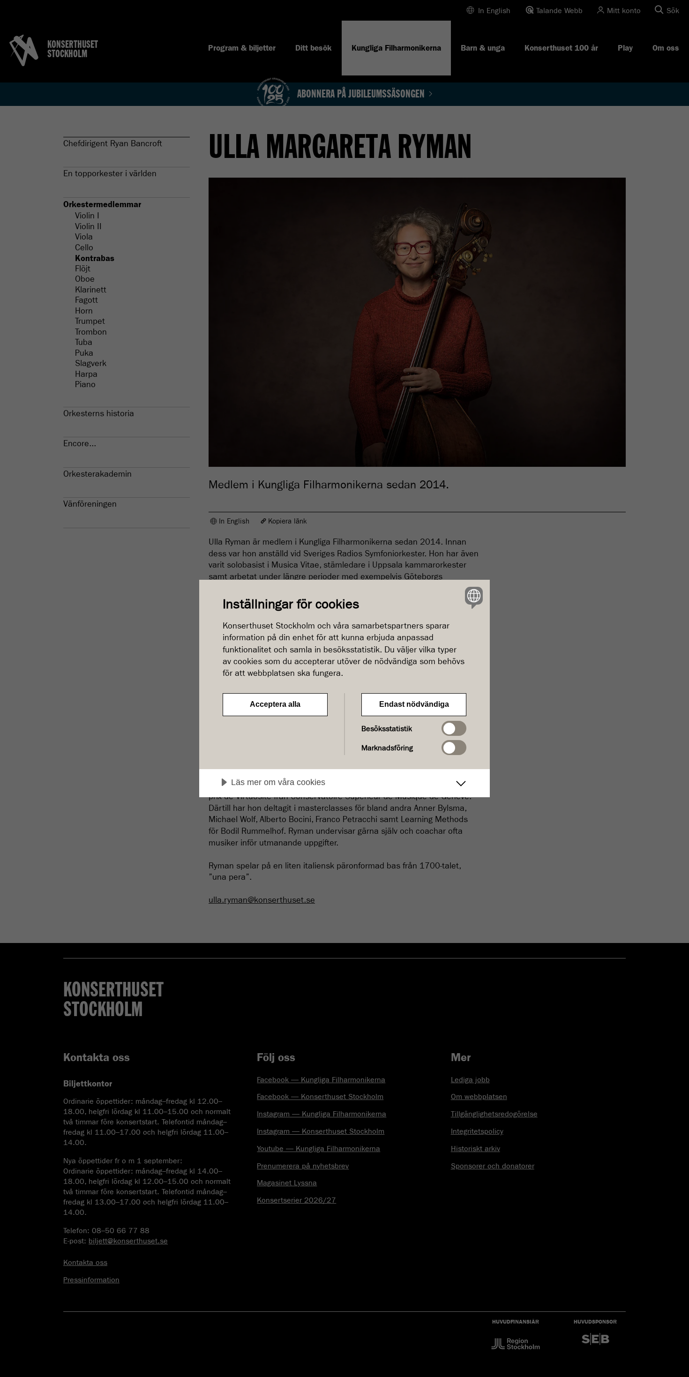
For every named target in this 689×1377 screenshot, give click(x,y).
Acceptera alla (275, 704)
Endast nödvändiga (414, 704)
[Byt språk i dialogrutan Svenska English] (472, 597)
